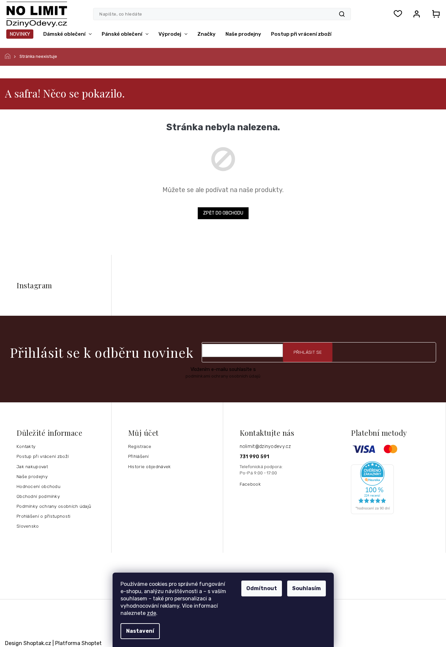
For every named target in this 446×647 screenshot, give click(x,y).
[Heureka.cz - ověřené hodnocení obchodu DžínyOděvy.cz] (396, 487)
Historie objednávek (149, 466)
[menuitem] (19, 34)
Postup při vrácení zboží (43, 456)
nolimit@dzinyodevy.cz (265, 446)
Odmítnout (261, 588)
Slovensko (28, 526)
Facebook (250, 484)
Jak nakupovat (32, 466)
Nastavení (140, 631)
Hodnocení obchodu (38, 486)
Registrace (140, 446)
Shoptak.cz (37, 643)
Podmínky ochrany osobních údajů (54, 506)
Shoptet (92, 643)
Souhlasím (306, 588)
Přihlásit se (307, 352)
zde (151, 613)
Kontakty (26, 446)
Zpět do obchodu (223, 213)
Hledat (342, 14)
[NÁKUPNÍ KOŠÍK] (434, 14)
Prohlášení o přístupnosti (44, 516)
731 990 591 (254, 457)
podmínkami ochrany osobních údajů (223, 376)
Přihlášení (138, 456)
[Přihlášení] (417, 14)
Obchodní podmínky (38, 496)
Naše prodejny (32, 476)
